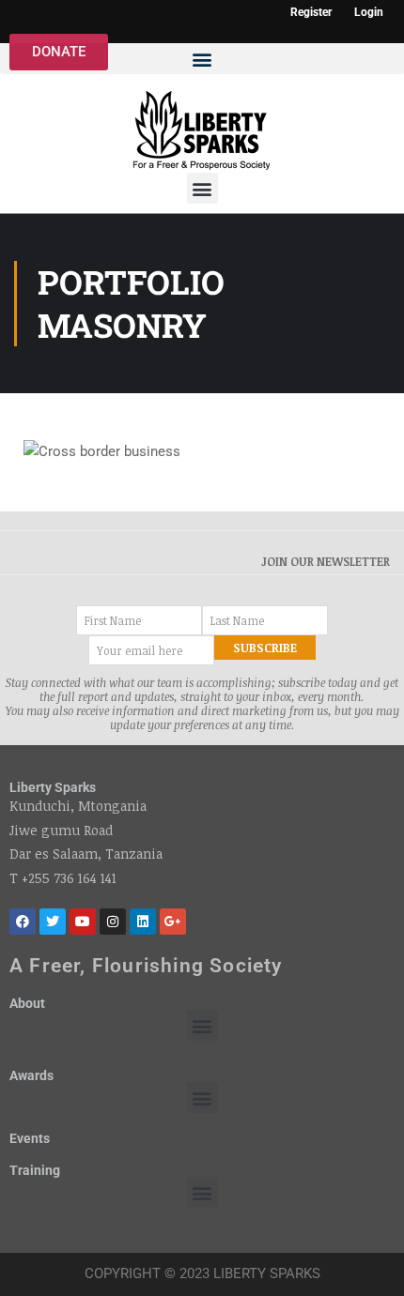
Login (368, 12)
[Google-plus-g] (173, 921)
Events (29, 1138)
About (27, 1003)
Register (311, 12)
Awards (31, 1075)
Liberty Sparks (52, 787)
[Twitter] (52, 921)
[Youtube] (83, 921)
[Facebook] (22, 921)
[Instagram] (113, 921)
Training (34, 1170)
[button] (202, 58)
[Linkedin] (143, 921)
